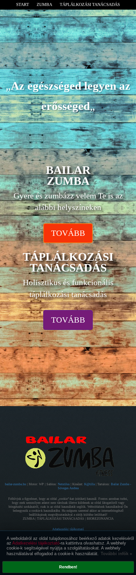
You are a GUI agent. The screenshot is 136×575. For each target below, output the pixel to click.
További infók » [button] (116, 553)
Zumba (44, 4)
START (22, 4)
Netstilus (64, 484)
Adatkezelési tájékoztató (35, 543)
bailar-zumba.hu (16, 484)
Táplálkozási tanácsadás (90, 4)
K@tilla (90, 484)
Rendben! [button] (68, 567)
